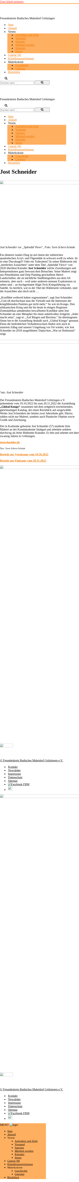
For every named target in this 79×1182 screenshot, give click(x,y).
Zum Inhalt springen (12, 1)
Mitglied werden (25, 44)
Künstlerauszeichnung (21, 58)
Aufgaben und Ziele (27, 35)
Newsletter (14, 770)
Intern (18, 51)
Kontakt (12, 766)
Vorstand (20, 38)
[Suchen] (6, 78)
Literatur (20, 68)
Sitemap (12, 780)
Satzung (20, 41)
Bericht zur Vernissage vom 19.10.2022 (24, 454)
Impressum (14, 773)
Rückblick (14, 72)
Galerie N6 (14, 55)
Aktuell (12, 28)
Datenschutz (15, 777)
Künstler (20, 48)
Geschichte (21, 65)
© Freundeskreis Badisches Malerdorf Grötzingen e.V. (31, 760)
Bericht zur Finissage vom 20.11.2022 (23, 460)
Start (10, 24)
